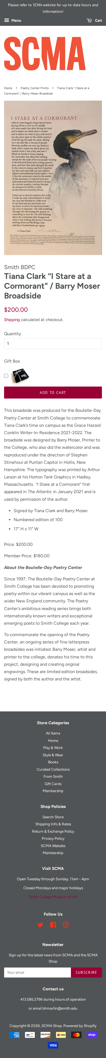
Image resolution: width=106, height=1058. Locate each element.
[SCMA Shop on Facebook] (53, 926)
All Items (53, 733)
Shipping (12, 319)
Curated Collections (53, 769)
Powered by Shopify (79, 1025)
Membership (53, 791)
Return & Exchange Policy (53, 831)
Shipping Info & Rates (53, 824)
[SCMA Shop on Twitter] (40, 926)
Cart (98, 20)
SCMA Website (53, 846)
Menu (16, 20)
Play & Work (53, 747)
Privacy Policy (53, 838)
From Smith (53, 776)
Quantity (12, 333)
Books (53, 762)
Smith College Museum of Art (53, 897)
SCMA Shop (52, 1025)
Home (8, 88)
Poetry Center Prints (35, 88)
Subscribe (86, 972)
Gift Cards (53, 784)
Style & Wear (53, 755)
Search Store (53, 817)
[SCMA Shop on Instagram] (66, 926)
